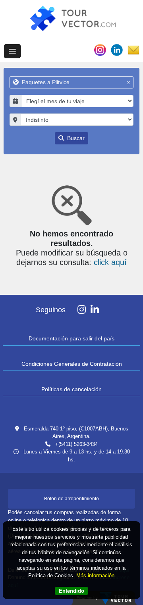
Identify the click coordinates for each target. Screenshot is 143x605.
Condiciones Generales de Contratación (71, 364)
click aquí (110, 262)
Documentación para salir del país (71, 338)
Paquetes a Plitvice (75, 82)
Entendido (71, 591)
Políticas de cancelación (71, 389)
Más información (95, 575)
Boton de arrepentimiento (71, 498)
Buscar (75, 138)
